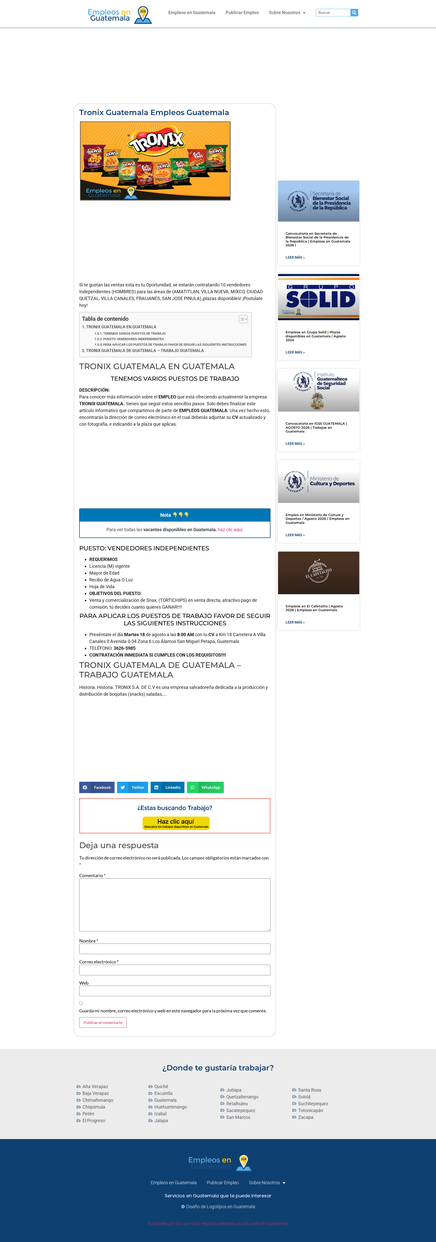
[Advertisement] (218, 66)
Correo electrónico (99, 961)
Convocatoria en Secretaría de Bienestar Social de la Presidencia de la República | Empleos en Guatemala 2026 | (318, 239)
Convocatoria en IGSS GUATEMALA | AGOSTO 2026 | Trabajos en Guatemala (316, 427)
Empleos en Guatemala (191, 12)
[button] (97, 787)
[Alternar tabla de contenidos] (241, 319)
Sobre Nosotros (284, 12)
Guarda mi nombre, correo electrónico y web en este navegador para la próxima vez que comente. (173, 1010)
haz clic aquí (230, 529)
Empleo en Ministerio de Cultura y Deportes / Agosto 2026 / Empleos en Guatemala (317, 519)
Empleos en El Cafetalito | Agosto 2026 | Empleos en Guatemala (314, 608)
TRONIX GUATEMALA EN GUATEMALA (121, 327)
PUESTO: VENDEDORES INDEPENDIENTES (133, 339)
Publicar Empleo (242, 12)
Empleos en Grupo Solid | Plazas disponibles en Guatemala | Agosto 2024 (316, 336)
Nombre (88, 940)
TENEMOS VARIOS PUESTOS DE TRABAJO (134, 333)
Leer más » (295, 257)
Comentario (92, 875)
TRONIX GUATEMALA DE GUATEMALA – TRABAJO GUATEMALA (145, 350)
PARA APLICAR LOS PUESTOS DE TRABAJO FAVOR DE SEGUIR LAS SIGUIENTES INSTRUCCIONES (175, 344)
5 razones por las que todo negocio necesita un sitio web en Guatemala (218, 1223)
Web (84, 983)
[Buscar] (354, 12)
